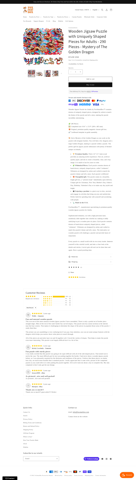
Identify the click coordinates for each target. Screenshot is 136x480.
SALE (25, 443)
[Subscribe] (57, 458)
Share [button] (72, 272)
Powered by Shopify (47, 475)
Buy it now (90, 85)
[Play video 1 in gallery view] (47, 73)
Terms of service (78, 475)
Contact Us (26, 412)
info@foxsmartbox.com (81, 412)
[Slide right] (61, 73)
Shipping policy (89, 475)
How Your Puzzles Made (30, 440)
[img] (37, 313)
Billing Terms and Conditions (32, 422)
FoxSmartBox (38, 475)
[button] (35, 17)
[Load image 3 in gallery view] (55, 73)
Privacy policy (68, 475)
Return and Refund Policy (31, 426)
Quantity (71, 68)
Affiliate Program (28, 433)
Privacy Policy (27, 419)
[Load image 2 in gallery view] (39, 73)
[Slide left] (25, 73)
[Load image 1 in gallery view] (31, 73)
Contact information (100, 475)
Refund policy (58, 475)
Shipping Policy (28, 429)
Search (25, 415)
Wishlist (25, 447)
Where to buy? (27, 437)
